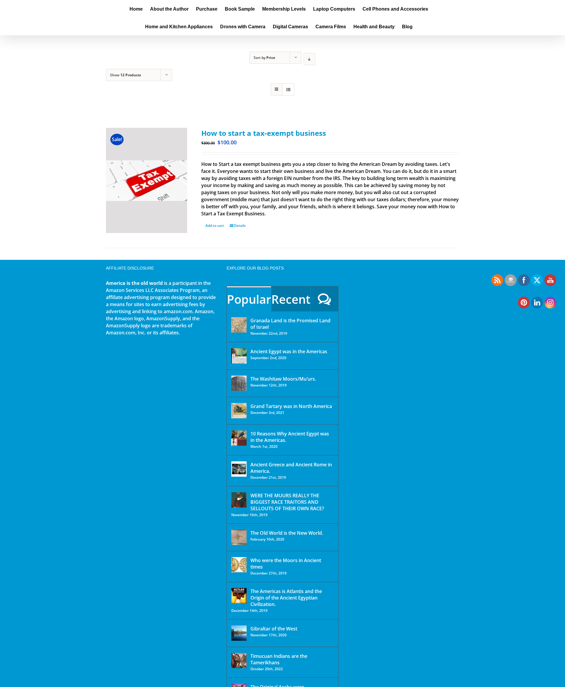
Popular (249, 299)
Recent (290, 299)
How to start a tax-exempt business (263, 133)
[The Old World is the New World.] (239, 537)
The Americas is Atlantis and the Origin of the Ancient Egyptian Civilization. (286, 597)
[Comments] (324, 298)
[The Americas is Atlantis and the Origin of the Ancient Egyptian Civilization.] (239, 595)
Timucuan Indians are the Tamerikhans (278, 659)
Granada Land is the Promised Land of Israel (290, 323)
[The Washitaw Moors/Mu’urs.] (239, 383)
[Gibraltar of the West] (239, 633)
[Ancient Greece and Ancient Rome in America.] (239, 469)
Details (240, 225)
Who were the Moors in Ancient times (285, 563)
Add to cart (214, 225)
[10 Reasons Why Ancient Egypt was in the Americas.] (239, 438)
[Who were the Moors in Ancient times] (239, 564)
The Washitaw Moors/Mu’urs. (283, 379)
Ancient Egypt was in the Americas (288, 351)
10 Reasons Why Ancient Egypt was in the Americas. (289, 436)
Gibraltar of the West (273, 628)
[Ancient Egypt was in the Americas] (239, 356)
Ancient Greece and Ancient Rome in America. (291, 467)
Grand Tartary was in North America (291, 406)
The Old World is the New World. (286, 533)
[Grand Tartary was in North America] (239, 410)
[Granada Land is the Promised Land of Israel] (239, 325)
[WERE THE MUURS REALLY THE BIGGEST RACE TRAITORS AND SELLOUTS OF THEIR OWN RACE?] (239, 500)
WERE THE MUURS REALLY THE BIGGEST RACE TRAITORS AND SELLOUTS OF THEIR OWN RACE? (287, 502)
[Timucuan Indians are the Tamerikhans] (239, 660)
